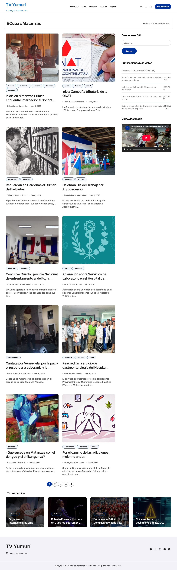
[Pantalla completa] (168, 149)
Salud (67, 268)
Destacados (24, 86)
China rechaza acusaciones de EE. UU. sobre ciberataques (150, 523)
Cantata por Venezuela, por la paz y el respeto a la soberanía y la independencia (32, 367)
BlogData (102, 565)
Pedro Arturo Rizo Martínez (18, 373)
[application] (146, 138)
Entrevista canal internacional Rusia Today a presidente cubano (142, 78)
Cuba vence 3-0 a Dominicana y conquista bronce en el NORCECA (107, 523)
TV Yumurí (16, 4)
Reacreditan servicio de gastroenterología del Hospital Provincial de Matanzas (84, 367)
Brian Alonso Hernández (17, 106)
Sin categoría (13, 357)
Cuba (84, 6)
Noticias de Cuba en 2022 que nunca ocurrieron (139, 88)
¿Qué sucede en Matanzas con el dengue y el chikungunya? (30, 454)
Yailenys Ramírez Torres (17, 195)
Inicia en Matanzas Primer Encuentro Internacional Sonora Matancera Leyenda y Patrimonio (30, 100)
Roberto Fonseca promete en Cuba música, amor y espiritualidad (66, 523)
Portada (146, 23)
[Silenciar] (164, 149)
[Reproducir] (125, 149)
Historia (37, 86)
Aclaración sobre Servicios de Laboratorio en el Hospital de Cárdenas (84, 278)
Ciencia (14, 514)
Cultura (103, 6)
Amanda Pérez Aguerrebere (75, 195)
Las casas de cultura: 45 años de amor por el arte (142, 97)
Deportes (93, 6)
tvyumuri (11, 90)
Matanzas (74, 6)
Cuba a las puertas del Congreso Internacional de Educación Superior (143, 107)
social (88, 86)
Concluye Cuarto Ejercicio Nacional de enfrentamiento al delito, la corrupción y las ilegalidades (32, 278)
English (113, 6)
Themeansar (115, 565)
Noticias (78, 86)
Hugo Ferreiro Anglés (73, 373)
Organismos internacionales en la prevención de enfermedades (21, 524)
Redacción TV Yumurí (73, 284)
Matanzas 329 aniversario (134, 70)
